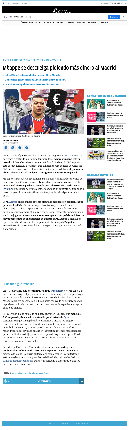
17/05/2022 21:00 (10, 143)
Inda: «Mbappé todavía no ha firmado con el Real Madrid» (32, 75)
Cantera (70, 22)
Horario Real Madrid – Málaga (16, 3)
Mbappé (69, 155)
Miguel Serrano (10, 141)
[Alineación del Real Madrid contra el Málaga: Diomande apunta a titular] (97, 143)
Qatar (67, 317)
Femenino (81, 22)
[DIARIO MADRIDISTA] (64, 9)
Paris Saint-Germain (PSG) (37, 373)
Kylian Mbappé (18, 373)
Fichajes (92, 22)
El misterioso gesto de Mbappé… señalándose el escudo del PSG (35, 80)
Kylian (6, 188)
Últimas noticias (29, 22)
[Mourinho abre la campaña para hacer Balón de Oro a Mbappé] (97, 104)
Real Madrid (45, 22)
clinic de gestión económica (18, 360)
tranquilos (56, 290)
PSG (5, 169)
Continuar (114, 17)
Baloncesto (58, 22)
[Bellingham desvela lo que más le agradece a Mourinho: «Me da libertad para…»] (97, 130)
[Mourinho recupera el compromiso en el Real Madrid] (97, 117)
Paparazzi (103, 22)
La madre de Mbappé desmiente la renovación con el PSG (32, 84)
